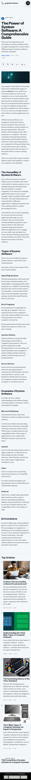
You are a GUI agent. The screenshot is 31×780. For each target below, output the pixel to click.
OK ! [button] (6, 777)
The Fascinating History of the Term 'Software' (16, 680)
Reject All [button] (24, 777)
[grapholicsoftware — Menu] (28, 3)
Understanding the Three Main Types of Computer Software (14, 635)
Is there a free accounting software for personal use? (15, 583)
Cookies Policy (21, 773)
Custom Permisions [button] (14, 777)
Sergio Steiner (5, 55)
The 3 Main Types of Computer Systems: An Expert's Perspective (13, 727)
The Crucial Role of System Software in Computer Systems (15, 761)
